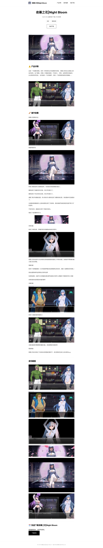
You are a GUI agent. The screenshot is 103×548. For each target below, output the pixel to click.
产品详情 (59, 2)
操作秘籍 (66, 2)
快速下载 (72, 2)
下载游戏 (34, 533)
